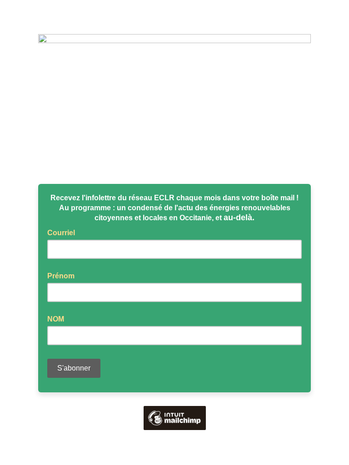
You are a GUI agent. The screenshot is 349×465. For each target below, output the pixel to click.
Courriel (63, 232)
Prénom (61, 276)
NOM (55, 319)
